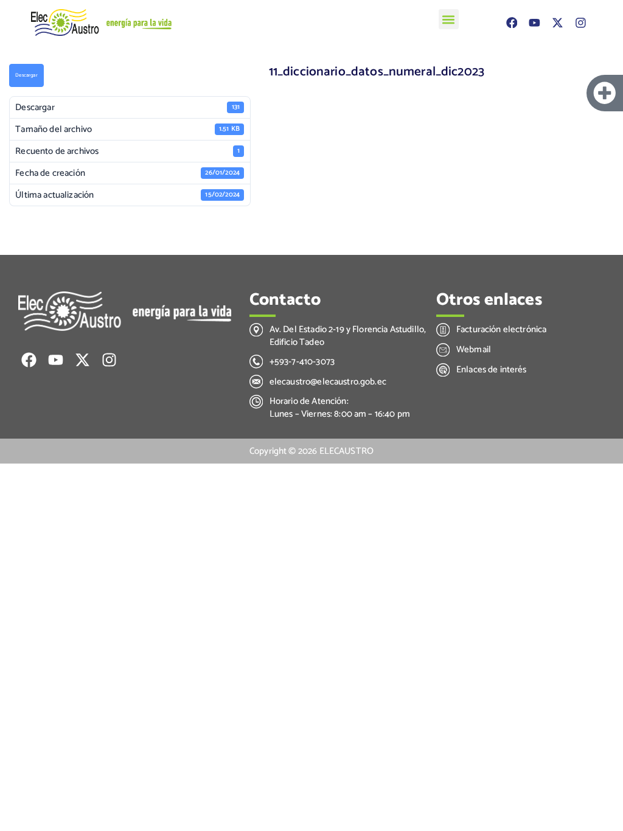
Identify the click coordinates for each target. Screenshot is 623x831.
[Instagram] (580, 22)
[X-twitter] (557, 22)
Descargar (26, 75)
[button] (449, 19)
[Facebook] (511, 22)
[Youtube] (534, 22)
